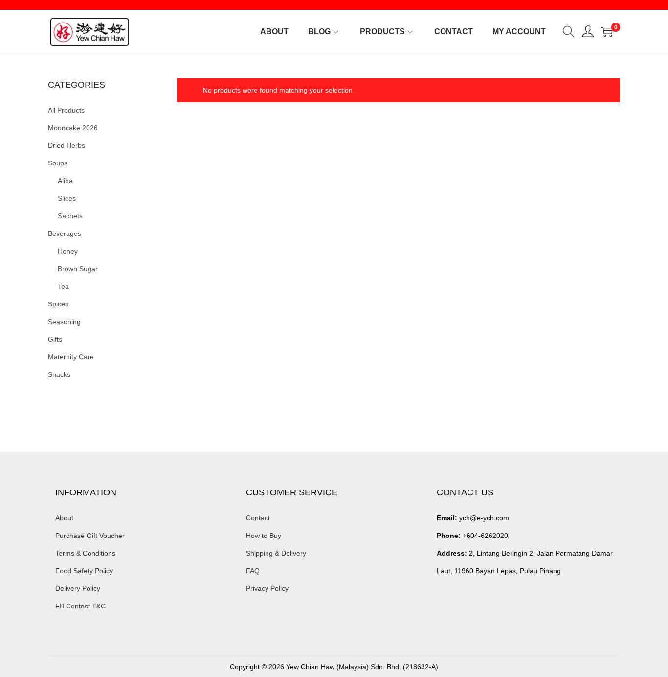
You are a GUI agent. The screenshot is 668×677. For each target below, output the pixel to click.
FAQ (253, 571)
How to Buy (263, 535)
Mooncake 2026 (73, 128)
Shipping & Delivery (276, 553)
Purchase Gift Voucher (90, 535)
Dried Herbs (66, 145)
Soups (57, 163)
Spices (58, 304)
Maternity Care (71, 357)
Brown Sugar (78, 269)
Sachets (70, 216)
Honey (68, 251)
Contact (258, 518)
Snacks (59, 374)
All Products (66, 110)
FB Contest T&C (80, 606)
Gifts (55, 339)
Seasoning (64, 322)
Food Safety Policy (84, 571)
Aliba (65, 181)
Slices (67, 198)
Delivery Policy (77, 588)
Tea (63, 286)
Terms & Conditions (85, 553)
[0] (607, 32)
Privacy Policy (267, 588)
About (64, 518)
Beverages (64, 233)
